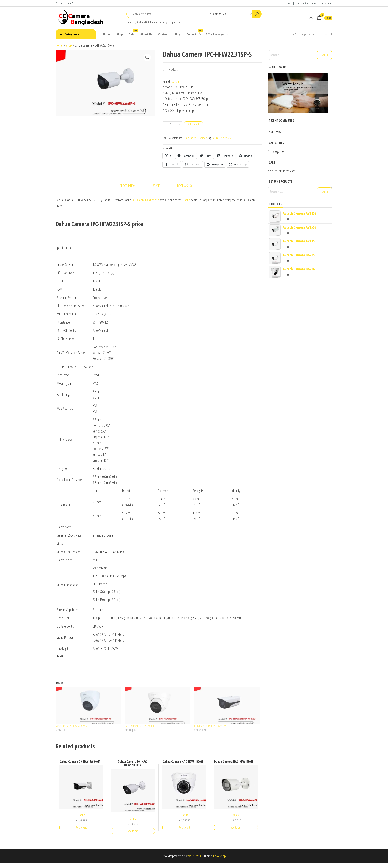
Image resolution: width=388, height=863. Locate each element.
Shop (120, 34)
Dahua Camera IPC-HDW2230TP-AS (71, 726)
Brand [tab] (156, 185)
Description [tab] (128, 185)
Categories (72, 34)
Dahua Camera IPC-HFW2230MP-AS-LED (212, 726)
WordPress (194, 856)
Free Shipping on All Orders (304, 34)
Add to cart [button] (81, 827)
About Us (146, 34)
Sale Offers (330, 34)
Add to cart (193, 124)
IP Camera (202, 138)
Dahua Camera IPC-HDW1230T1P (139, 726)
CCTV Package (215, 34)
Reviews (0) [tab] (184, 185)
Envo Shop (219, 856)
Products (194, 32)
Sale (133, 32)
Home (107, 34)
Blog (177, 34)
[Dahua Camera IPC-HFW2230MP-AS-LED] (226, 705)
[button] (147, 57)
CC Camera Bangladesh (145, 199)
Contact (163, 34)
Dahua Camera (190, 138)
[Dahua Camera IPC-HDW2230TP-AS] (88, 705)
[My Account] (311, 17)
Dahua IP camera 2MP (222, 138)
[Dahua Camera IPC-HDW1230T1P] (157, 705)
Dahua (175, 81)
